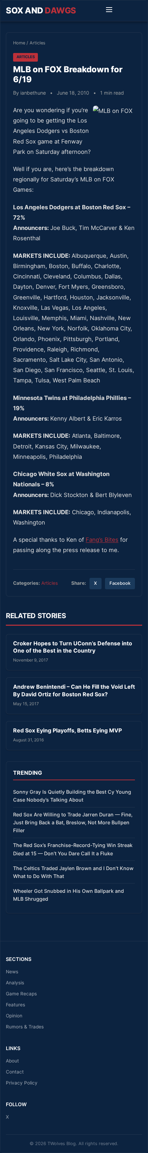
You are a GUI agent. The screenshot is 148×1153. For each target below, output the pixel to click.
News (12, 971)
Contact (15, 1072)
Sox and (41, 10)
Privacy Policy (22, 1083)
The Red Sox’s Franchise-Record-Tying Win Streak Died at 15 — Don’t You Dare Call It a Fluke (73, 849)
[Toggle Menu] (109, 10)
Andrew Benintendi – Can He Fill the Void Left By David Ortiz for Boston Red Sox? (74, 690)
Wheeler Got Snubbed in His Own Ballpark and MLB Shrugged (68, 895)
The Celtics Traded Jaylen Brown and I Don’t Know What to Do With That (73, 872)
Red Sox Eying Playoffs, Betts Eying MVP (67, 730)
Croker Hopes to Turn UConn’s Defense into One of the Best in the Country (72, 647)
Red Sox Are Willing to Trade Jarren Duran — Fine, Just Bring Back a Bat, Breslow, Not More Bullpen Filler (73, 822)
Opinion (14, 1015)
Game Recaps (21, 993)
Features (15, 1004)
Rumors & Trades (25, 1026)
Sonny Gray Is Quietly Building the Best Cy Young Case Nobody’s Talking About (72, 796)
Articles (37, 42)
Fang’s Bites (102, 539)
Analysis (15, 982)
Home (19, 42)
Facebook (119, 583)
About (12, 1061)
